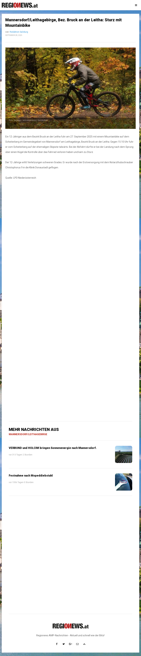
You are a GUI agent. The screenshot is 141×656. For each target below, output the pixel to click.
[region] (70, 239)
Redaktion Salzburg (19, 32)
